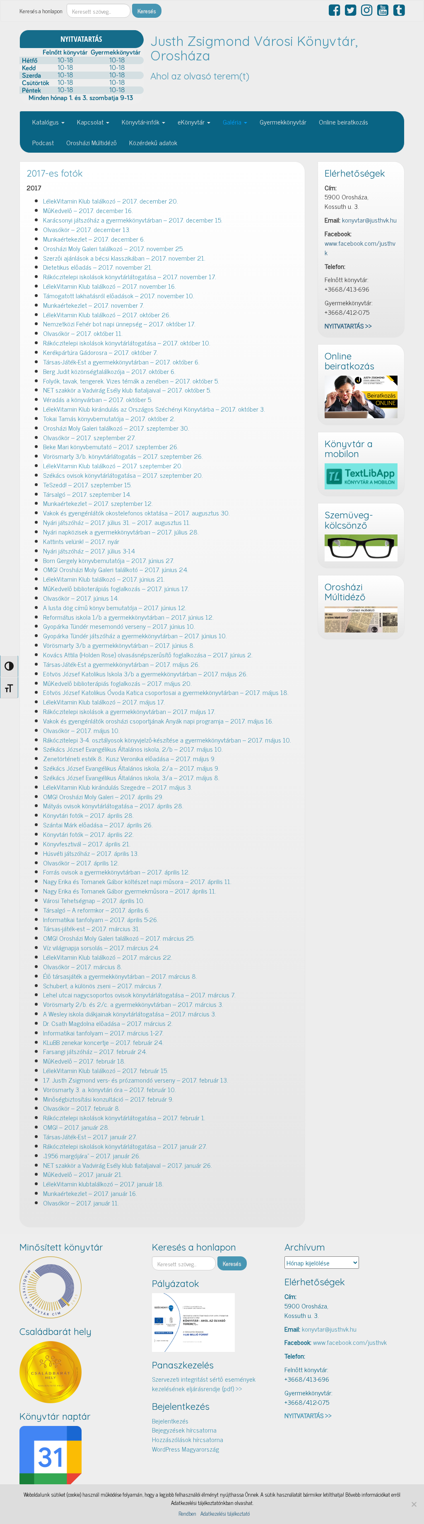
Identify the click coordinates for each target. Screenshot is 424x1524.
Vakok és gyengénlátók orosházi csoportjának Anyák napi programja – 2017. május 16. (158, 720)
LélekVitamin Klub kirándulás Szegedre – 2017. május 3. (117, 786)
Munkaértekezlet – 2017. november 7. (93, 305)
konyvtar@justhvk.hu (369, 219)
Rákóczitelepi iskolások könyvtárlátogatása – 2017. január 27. (125, 1146)
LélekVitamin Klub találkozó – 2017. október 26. (107, 314)
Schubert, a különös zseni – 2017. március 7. (102, 985)
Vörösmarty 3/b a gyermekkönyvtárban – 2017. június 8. (119, 645)
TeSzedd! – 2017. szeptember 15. (87, 484)
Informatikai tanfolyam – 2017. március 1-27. (103, 1032)
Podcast (43, 142)
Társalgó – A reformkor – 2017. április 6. (96, 909)
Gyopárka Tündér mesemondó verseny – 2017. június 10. (119, 626)
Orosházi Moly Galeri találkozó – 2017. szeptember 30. (116, 427)
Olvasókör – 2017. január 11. (81, 1202)
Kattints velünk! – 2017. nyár (82, 541)
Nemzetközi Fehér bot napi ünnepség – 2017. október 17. (119, 323)
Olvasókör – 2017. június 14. (81, 597)
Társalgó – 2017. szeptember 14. (87, 494)
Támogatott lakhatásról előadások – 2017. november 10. (118, 295)
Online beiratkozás (343, 121)
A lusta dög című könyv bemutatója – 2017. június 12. (115, 607)
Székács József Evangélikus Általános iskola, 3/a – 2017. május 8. (131, 777)
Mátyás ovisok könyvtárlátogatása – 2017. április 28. (113, 805)
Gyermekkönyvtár (283, 121)
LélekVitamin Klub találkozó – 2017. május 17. (104, 701)
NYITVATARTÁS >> (348, 325)
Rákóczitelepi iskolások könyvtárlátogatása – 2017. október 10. (126, 342)
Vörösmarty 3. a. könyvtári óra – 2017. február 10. (109, 1089)
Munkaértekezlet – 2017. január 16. (90, 1193)
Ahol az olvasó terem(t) (199, 76)
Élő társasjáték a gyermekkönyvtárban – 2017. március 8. (120, 975)
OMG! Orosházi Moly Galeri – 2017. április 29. (103, 796)
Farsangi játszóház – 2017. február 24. (95, 1051)
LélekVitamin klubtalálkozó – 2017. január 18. (103, 1183)
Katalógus (46, 121)
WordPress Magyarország (185, 1448)
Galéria (233, 121)
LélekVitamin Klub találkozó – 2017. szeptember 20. (113, 465)
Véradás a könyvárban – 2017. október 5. (97, 399)
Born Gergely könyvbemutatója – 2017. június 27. (108, 560)
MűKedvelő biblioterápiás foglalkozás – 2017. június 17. (116, 588)
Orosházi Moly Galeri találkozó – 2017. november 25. (113, 248)
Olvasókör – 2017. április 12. (81, 862)
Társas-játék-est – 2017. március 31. (91, 928)
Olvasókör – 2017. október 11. (83, 333)
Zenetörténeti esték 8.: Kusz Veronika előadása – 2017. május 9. (129, 758)
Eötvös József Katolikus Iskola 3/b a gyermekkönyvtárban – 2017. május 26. (145, 673)
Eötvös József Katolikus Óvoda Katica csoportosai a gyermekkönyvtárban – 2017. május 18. (166, 692)
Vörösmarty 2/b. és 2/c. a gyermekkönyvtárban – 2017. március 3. (133, 1004)
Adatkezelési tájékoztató (225, 1514)
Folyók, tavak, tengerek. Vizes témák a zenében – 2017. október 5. (132, 380)
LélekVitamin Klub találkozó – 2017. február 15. (105, 1070)
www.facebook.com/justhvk (360, 247)
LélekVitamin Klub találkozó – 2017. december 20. (110, 200)
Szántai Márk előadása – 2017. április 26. (98, 824)
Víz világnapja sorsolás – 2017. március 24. (101, 947)
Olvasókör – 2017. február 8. (81, 1107)
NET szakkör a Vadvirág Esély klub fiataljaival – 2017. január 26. (127, 1165)
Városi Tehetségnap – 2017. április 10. (94, 900)
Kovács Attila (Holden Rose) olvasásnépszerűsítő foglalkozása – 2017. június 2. (148, 654)
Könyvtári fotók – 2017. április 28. (88, 815)
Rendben (187, 1514)
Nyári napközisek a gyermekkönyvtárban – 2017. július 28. (121, 531)
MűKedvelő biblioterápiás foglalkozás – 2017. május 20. (117, 683)
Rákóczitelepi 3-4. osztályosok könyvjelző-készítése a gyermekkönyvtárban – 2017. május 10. (167, 739)
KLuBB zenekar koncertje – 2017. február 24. (103, 1042)
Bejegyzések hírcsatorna (184, 1429)
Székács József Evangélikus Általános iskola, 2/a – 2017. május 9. (131, 767)
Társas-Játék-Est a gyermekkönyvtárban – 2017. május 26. (121, 664)
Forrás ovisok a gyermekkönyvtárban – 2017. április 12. (116, 871)
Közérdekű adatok (153, 142)
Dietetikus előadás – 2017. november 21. (97, 266)
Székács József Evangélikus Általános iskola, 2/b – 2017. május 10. (133, 748)
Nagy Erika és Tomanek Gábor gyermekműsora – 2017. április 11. (129, 890)
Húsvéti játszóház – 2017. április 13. (91, 853)
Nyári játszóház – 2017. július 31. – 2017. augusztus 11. (116, 522)
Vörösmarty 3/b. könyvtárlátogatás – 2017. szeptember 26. (123, 455)
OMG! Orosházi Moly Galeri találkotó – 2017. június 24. (115, 569)
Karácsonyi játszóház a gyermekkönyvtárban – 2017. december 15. (132, 219)
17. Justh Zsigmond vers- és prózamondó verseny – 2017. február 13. (135, 1079)
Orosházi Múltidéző (91, 142)
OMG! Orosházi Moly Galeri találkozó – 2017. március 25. (119, 937)
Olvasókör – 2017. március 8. (82, 966)
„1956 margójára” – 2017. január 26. (91, 1155)
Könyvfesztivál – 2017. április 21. (86, 843)
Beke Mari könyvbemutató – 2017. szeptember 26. (110, 446)
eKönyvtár (192, 121)
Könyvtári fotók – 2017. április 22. (88, 834)
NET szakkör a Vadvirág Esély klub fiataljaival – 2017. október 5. (127, 389)
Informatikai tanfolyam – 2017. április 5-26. (100, 919)
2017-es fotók (54, 173)
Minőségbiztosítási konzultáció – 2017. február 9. (108, 1098)
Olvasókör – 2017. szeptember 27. (89, 437)
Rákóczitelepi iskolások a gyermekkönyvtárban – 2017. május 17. (129, 711)
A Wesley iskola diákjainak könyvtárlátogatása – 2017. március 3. (129, 1013)
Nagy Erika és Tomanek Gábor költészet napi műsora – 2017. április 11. (137, 881)
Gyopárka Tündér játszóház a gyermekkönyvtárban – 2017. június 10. (135, 635)
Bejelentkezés (170, 1420)
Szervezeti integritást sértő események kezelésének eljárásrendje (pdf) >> (203, 1383)
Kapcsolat (91, 121)
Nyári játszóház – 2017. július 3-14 (89, 550)
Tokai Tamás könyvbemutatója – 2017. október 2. (109, 418)
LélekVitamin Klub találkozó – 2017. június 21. (104, 578)
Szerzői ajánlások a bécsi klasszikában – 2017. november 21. (124, 257)
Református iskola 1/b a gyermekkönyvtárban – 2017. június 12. (128, 616)
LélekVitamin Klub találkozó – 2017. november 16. (109, 285)
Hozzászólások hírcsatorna (187, 1439)
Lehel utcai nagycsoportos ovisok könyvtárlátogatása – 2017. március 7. (139, 994)
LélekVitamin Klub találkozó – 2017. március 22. (107, 956)
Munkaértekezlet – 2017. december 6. (94, 238)
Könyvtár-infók (141, 121)
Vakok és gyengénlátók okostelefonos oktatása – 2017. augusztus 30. (136, 512)
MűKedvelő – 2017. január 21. (83, 1174)
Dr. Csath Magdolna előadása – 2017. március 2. (108, 1023)
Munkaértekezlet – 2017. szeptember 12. (98, 503)
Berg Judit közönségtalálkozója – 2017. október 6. (109, 371)
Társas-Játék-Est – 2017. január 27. (90, 1136)
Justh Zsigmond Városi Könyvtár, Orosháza (254, 48)
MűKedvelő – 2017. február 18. (85, 1060)
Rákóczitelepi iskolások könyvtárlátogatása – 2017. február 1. (124, 1117)
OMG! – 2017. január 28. (76, 1126)
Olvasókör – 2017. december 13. (86, 229)
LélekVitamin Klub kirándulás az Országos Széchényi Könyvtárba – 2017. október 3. (154, 408)
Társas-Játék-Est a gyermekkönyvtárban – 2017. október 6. (121, 361)
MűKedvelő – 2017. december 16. (88, 210)
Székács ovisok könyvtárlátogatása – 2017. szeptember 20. (123, 475)
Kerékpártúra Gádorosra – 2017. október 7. (100, 352)
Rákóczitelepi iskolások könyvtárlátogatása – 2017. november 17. (129, 276)
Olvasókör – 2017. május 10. (81, 730)
